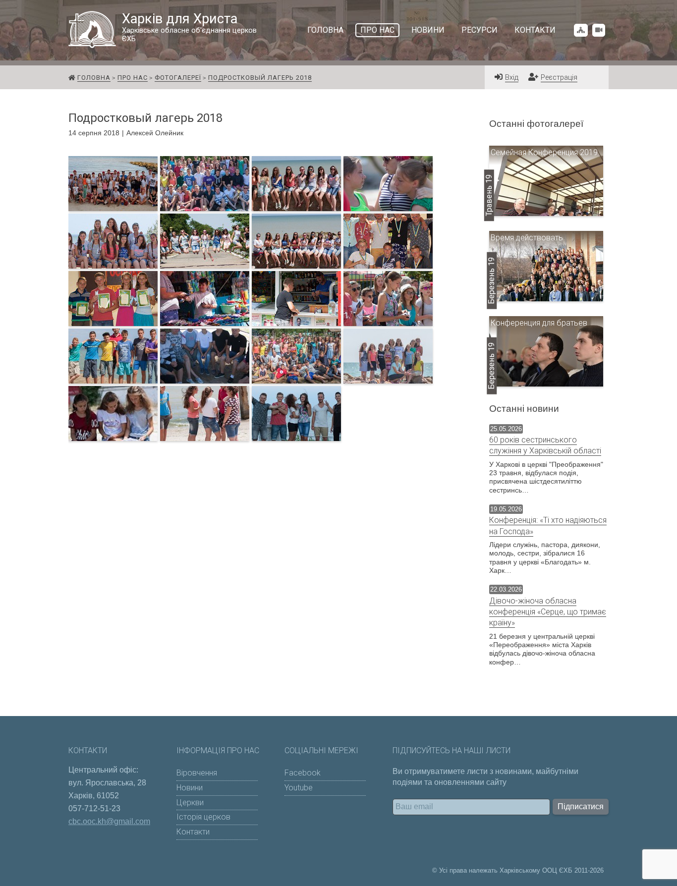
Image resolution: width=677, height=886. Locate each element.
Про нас (377, 30)
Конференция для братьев (539, 323)
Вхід (511, 77)
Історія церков (203, 817)
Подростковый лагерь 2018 (260, 77)
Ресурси (479, 30)
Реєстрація (559, 77)
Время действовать (527, 237)
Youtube (298, 787)
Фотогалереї (178, 77)
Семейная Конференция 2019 (544, 152)
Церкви (190, 802)
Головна (325, 30)
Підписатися (581, 806)
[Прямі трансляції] (598, 30)
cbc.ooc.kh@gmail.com (109, 821)
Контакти (535, 30)
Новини (428, 30)
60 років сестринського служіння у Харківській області (545, 445)
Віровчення (196, 772)
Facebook (302, 772)
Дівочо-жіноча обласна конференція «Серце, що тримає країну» (547, 612)
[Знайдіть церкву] (581, 30)
